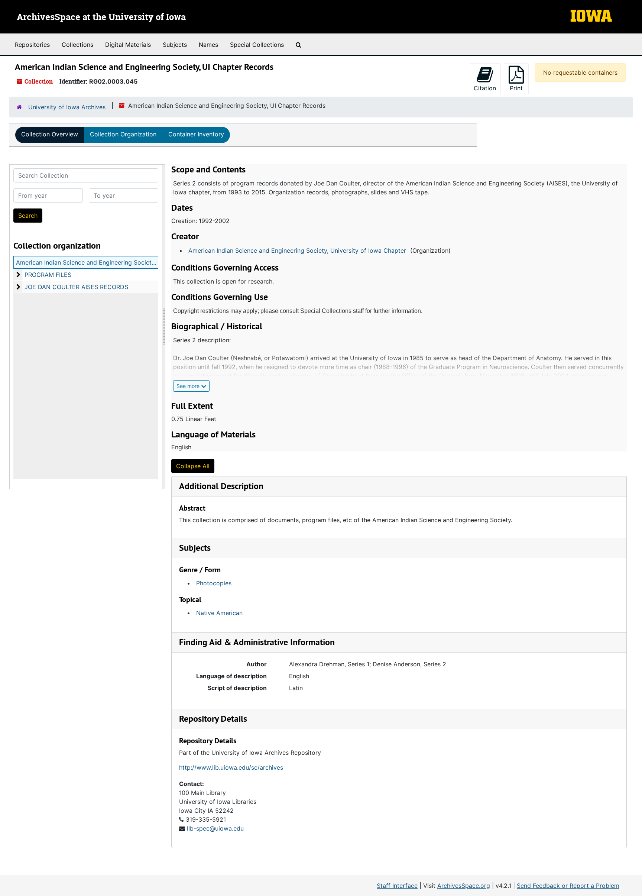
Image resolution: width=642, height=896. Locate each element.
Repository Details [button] (213, 718)
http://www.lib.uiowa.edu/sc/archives (231, 767)
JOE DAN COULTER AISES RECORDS (76, 287)
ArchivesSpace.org (463, 885)
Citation (485, 88)
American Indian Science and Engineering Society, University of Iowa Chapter (297, 250)
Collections (77, 44)
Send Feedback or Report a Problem (568, 885)
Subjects (175, 44)
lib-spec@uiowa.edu (215, 828)
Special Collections (257, 44)
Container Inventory (196, 134)
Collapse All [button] (193, 466)
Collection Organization (123, 134)
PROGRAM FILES (48, 274)
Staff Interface (397, 885)
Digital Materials (128, 44)
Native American (219, 613)
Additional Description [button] (221, 486)
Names (208, 44)
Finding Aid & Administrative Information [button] (257, 642)
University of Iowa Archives (67, 107)
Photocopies (213, 583)
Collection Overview (49, 134)
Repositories (32, 44)
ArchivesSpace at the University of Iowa (101, 17)
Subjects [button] (195, 547)
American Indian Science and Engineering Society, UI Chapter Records (114, 262)
